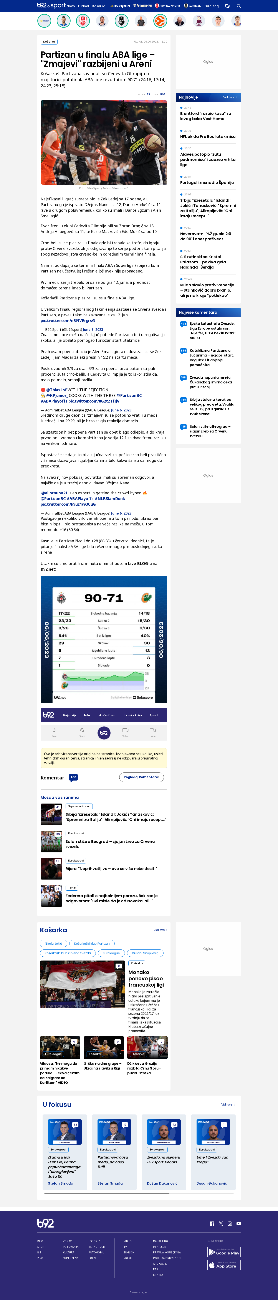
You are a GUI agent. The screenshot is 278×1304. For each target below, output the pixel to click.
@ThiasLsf (56, 389)
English (129, 1252)
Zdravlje (69, 1241)
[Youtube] (239, 1223)
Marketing (160, 1241)
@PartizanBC (129, 395)
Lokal (93, 1258)
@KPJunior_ (57, 395)
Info (40, 1241)
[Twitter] (221, 1223)
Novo (71, 6)
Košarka (98, 6)
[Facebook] (212, 1223)
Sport (41, 1247)
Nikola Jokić (53, 943)
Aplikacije (160, 1264)
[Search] (239, 6)
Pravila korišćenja (167, 1252)
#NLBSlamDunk (110, 498)
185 (183, 377)
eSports (94, 1241)
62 (75, 1124)
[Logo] (51, 6)
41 (57, 807)
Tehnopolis (97, 1247)
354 (183, 350)
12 (125, 1124)
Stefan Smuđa (60, 1183)
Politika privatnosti (168, 1258)
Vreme (128, 1258)
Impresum (160, 1247)
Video (128, 1241)
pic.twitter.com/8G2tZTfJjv (93, 401)
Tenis (72, 888)
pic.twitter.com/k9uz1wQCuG (68, 504)
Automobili (96, 1252)
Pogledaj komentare (141, 777)
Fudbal (83, 6)
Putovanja (71, 1247)
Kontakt (159, 1275)
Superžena (70, 1258)
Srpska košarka (79, 806)
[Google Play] (224, 1252)
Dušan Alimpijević (145, 953)
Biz (39, 1252)
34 (58, 861)
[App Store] (224, 1265)
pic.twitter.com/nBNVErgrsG (68, 320)
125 (58, 834)
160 (73, 777)
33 (58, 888)
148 (183, 399)
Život (41, 1258)
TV (125, 1247)
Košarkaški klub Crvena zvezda (68, 953)
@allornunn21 (54, 492)
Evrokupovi (76, 833)
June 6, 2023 (93, 329)
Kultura (68, 1252)
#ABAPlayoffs (54, 401)
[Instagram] (230, 1223)
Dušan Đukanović (162, 1183)
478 (183, 323)
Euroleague (214, 6)
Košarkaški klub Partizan (92, 943)
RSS (155, 1269)
